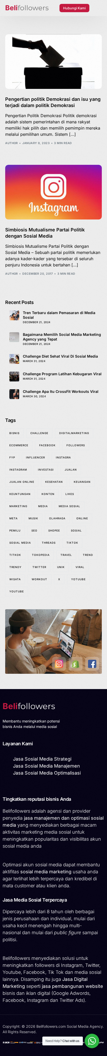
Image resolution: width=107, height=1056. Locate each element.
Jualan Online (21, 481)
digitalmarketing (74, 433)
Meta (13, 518)
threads (49, 542)
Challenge (39, 433)
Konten (48, 493)
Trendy (15, 567)
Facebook (47, 445)
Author (11, 143)
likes (69, 493)
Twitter (39, 567)
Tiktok (72, 542)
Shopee (54, 530)
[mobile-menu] (98, 8)
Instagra (63, 457)
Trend (88, 554)
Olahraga (57, 518)
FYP (12, 457)
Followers (75, 445)
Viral (80, 567)
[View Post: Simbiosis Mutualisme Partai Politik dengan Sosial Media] (53, 192)
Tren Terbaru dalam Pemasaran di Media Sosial (59, 315)
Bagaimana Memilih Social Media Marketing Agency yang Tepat (62, 336)
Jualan (71, 469)
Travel (66, 554)
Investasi (46, 469)
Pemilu (15, 530)
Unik (61, 567)
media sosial (69, 506)
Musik (33, 518)
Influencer (35, 457)
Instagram (18, 469)
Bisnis (14, 433)
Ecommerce (18, 445)
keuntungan (20, 493)
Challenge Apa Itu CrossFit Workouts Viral (60, 391)
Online (82, 518)
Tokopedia (41, 554)
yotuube (78, 579)
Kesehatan (54, 481)
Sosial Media (20, 542)
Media (43, 506)
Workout (39, 579)
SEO (34, 530)
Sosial (76, 530)
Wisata (15, 579)
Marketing (18, 506)
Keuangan (82, 481)
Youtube (16, 591)
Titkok (15, 554)
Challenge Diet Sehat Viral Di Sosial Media (60, 356)
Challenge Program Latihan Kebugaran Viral (62, 374)
